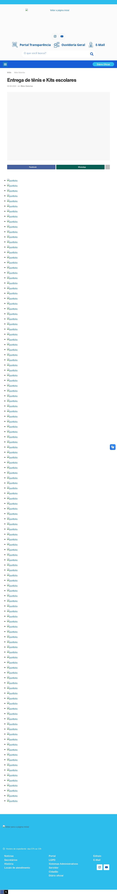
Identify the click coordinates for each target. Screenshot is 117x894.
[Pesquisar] (91, 54)
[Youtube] (62, 36)
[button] (5, 64)
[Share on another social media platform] (107, 167)
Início (9, 72)
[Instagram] (55, 36)
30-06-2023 (11, 86)
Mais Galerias (19, 72)
